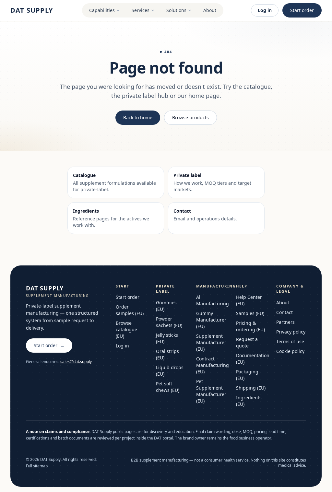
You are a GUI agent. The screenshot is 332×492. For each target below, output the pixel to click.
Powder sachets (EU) (169, 322)
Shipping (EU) (251, 388)
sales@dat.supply (76, 361)
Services (140, 10)
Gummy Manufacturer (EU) (211, 319)
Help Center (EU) (249, 300)
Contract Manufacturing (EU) (211, 365)
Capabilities (102, 10)
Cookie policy (290, 351)
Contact (284, 312)
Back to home (137, 117)
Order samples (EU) (130, 310)
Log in (265, 10)
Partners (285, 322)
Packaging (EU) (247, 375)
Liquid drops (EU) (170, 370)
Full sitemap (37, 466)
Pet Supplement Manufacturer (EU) (211, 391)
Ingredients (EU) (249, 400)
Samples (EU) (250, 313)
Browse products (190, 117)
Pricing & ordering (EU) (250, 326)
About (209, 10)
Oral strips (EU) (167, 354)
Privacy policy (290, 332)
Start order (302, 10)
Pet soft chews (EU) (167, 387)
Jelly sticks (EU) (167, 338)
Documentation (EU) (251, 358)
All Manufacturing (211, 300)
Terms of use (290, 341)
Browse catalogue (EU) (126, 329)
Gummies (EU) (166, 305)
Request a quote (247, 342)
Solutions (176, 10)
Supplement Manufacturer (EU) (211, 342)
